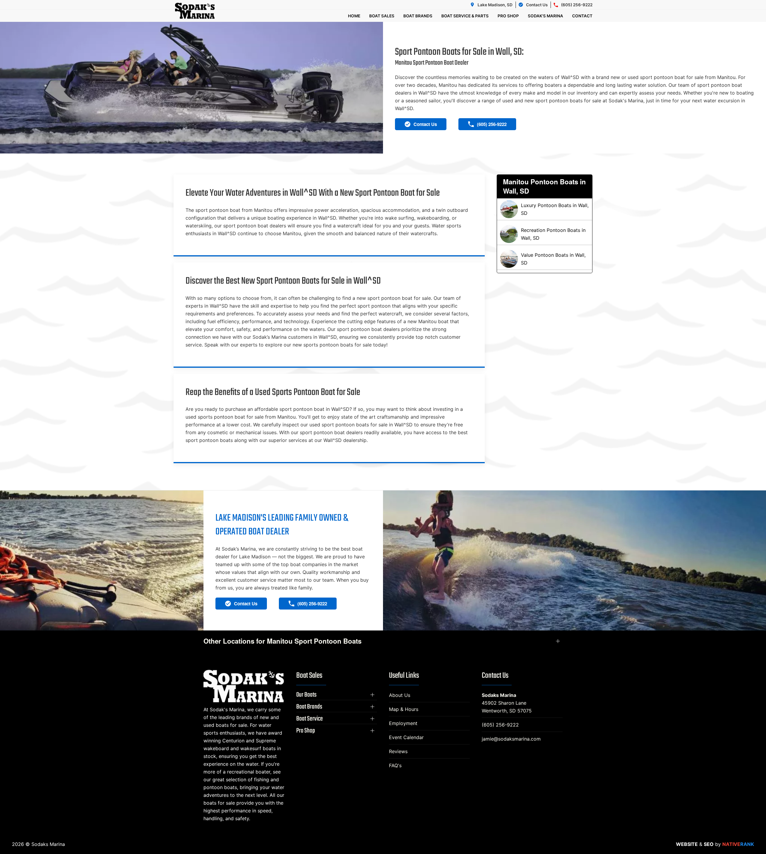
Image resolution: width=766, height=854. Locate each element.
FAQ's (395, 765)
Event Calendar (406, 737)
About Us (399, 695)
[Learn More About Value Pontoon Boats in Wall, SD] (544, 259)
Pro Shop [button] (508, 15)
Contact (582, 15)
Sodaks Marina (499, 695)
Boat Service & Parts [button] (465, 15)
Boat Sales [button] (381, 15)
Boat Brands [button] (417, 15)
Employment (403, 723)
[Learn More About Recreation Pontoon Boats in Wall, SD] (544, 234)
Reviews (398, 751)
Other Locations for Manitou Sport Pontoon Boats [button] (282, 641)
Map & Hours (403, 709)
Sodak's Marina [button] (545, 15)
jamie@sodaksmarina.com (511, 739)
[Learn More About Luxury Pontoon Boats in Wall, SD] (544, 209)
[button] (336, 694)
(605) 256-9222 (500, 725)
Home (354, 15)
